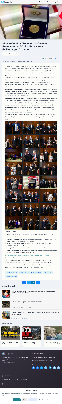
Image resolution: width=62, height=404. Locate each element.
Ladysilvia (8, 2)
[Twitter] (41, 367)
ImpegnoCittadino (37, 272)
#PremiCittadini (44, 255)
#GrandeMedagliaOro (11, 258)
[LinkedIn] (50, 367)
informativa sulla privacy (44, 399)
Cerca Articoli (7, 379)
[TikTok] (45, 367)
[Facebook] (33, 367)
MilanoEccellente (25, 272)
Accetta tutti (17, 399)
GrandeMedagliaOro (12, 276)
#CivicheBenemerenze (11, 255)
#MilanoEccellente (23, 255)
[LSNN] (54, 367)
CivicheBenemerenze (12, 272)
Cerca (50, 2)
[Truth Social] (58, 367)
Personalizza (33, 399)
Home (42, 2)
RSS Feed (16, 379)
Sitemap (25, 379)
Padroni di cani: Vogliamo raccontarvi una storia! (26, 302)
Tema (58, 2)
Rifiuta (24, 399)
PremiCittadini (48, 272)
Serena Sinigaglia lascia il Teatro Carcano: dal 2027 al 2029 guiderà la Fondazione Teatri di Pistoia (33, 292)
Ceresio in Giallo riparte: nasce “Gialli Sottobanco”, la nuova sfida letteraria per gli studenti (35, 313)
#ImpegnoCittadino (33, 255)
